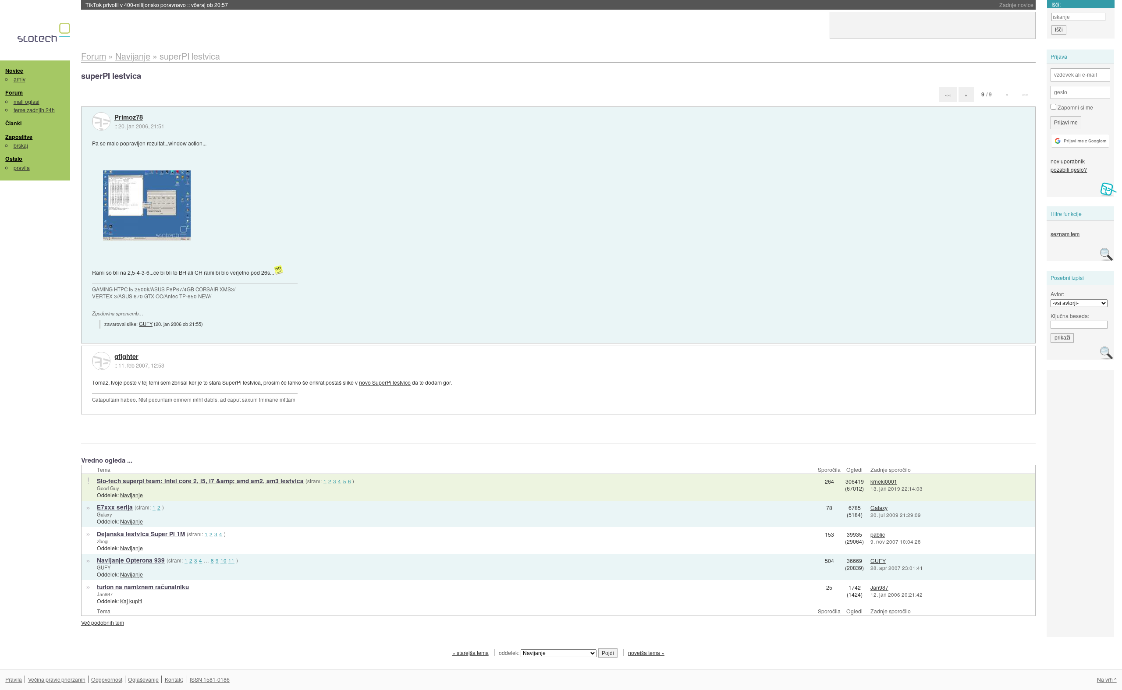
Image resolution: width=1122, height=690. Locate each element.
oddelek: (510, 652)
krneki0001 (883, 481)
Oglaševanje (143, 679)
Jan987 (105, 594)
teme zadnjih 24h (34, 109)
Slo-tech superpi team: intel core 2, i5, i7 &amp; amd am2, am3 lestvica (200, 481)
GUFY (146, 323)
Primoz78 (128, 117)
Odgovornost (106, 679)
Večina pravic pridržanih (56, 679)
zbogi (102, 541)
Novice (14, 70)
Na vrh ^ (1107, 679)
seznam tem (1065, 233)
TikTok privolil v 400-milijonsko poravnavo (156, 4)
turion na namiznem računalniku (143, 587)
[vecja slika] (147, 205)
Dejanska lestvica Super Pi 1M (141, 534)
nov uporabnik (1068, 161)
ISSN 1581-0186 (210, 679)
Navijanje (131, 495)
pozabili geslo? (1069, 169)
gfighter (126, 356)
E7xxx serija (115, 507)
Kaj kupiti (131, 601)
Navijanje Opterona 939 (131, 560)
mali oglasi (26, 101)
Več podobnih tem (102, 622)
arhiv (19, 79)
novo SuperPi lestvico (385, 382)
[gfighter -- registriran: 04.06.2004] (101, 361)
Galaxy (104, 514)
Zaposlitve (18, 137)
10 (223, 560)
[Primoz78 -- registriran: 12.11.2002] (101, 121)
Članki (13, 123)
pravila (22, 167)
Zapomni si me (1074, 107)
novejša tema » (646, 652)
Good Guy (108, 488)
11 (231, 560)
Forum (14, 92)
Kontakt (174, 679)
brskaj (21, 145)
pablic (877, 534)
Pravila (13, 679)
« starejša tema (470, 652)
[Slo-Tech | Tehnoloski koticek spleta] (45, 34)
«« (948, 94)
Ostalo (13, 159)
